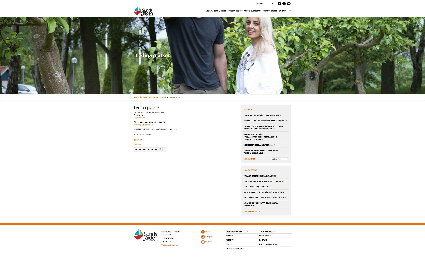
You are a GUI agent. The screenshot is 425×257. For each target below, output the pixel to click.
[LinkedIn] (152, 149)
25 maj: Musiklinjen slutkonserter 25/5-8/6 (263, 181)
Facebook (208, 231)
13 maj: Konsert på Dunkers (256, 187)
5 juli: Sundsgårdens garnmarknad (260, 176)
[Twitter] (136, 149)
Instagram (209, 237)
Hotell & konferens (268, 244)
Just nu (266, 11)
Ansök (247, 11)
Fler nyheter (250, 159)
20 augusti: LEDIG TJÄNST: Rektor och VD (262, 115)
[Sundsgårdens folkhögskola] (143, 11)
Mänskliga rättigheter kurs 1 (144, 125)
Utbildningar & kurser (216, 11)
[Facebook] (140, 149)
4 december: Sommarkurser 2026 (259, 145)
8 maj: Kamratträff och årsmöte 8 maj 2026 (264, 192)
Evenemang (256, 11)
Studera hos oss (235, 11)
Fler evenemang (251, 211)
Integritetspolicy (234, 248)
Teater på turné (139, 117)
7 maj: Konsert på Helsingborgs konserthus (264, 197)
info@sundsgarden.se (170, 245)
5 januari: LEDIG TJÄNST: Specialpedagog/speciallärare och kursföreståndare (260, 137)
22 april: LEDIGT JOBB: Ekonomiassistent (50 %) (265, 121)
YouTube (208, 242)
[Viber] (160, 149)
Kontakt (282, 11)
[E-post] (148, 149)
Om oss (274, 11)
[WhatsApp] (144, 149)
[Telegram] (156, 149)
